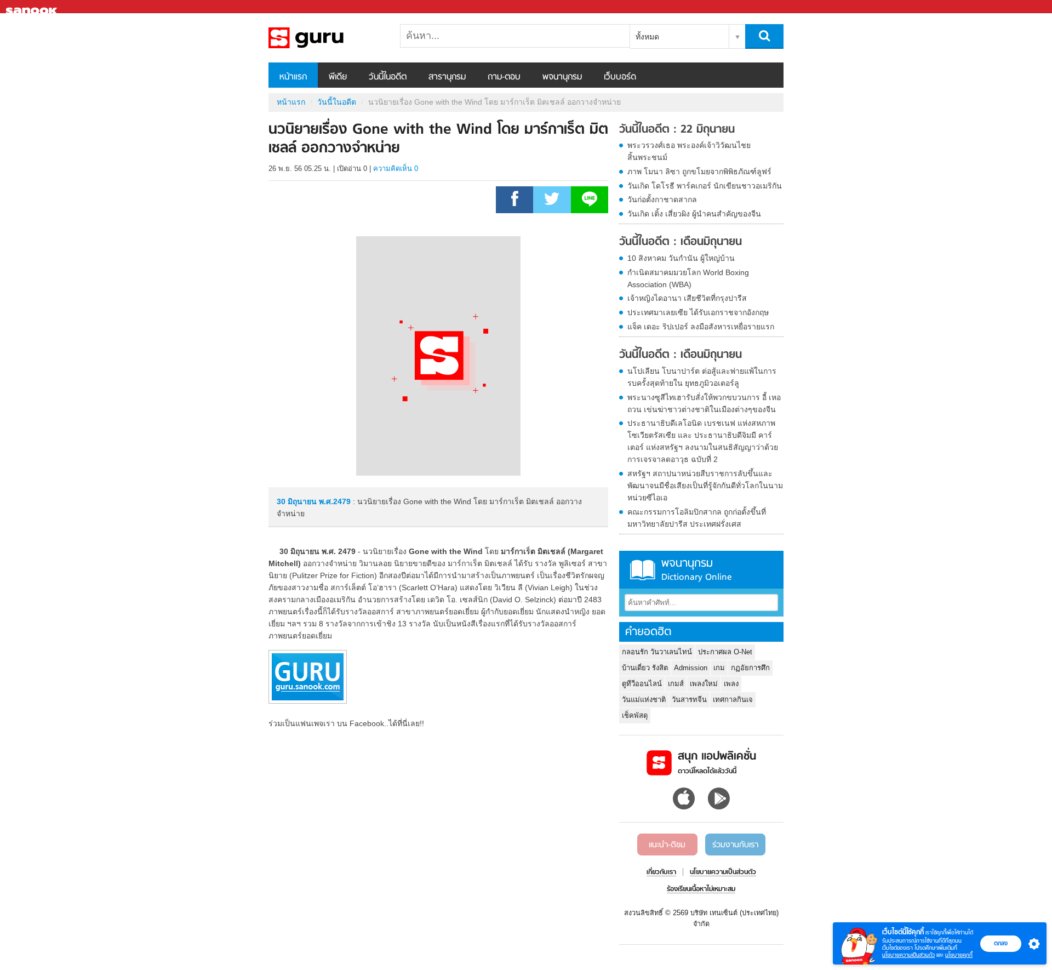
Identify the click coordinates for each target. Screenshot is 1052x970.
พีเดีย (338, 77)
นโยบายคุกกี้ (959, 955)
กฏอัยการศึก (750, 668)
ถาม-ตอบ (504, 77)
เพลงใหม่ (704, 684)
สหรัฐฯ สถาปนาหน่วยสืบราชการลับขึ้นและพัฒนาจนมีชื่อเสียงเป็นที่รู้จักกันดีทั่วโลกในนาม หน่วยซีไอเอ (705, 485)
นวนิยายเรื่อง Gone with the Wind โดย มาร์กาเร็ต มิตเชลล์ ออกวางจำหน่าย (326, 38)
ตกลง (1001, 943)
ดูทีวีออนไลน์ (642, 684)
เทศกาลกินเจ (733, 699)
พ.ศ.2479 (335, 501)
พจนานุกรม (562, 77)
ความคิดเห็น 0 (395, 168)
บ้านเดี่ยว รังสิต (645, 668)
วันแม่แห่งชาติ (644, 699)
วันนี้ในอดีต (388, 77)
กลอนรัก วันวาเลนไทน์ (657, 652)
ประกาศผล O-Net (725, 652)
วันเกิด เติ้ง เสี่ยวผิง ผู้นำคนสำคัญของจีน (694, 213)
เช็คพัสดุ (635, 715)
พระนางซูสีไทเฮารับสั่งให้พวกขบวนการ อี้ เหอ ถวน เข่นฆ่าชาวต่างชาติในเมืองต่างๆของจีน (704, 403)
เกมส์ (676, 684)
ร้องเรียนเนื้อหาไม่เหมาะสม (701, 889)
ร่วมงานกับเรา (735, 845)
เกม (719, 668)
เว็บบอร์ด (620, 77)
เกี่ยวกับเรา (661, 872)
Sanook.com (32, 7)
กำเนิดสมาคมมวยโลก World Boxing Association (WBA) (688, 278)
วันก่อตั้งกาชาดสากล (662, 199)
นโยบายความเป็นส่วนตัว (908, 955)
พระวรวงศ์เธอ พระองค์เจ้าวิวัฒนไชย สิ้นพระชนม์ (689, 151)
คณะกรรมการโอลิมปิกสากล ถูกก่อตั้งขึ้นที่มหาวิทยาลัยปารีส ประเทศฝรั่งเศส (696, 517)
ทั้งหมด (647, 36)
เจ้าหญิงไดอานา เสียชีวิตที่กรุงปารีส (687, 298)
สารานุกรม (447, 77)
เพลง (731, 684)
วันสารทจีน (689, 699)
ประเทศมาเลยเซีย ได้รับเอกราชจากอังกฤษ (698, 312)
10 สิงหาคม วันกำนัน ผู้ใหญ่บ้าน (681, 258)
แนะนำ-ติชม (667, 845)
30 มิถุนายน (298, 501)
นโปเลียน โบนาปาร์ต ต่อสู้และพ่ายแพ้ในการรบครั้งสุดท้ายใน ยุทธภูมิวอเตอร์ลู (701, 377)
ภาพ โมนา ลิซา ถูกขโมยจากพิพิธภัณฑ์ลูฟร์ (699, 171)
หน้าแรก (293, 77)
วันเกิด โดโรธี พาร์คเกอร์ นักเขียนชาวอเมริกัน (704, 185)
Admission (690, 668)
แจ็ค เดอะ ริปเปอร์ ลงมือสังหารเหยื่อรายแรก (700, 326)
